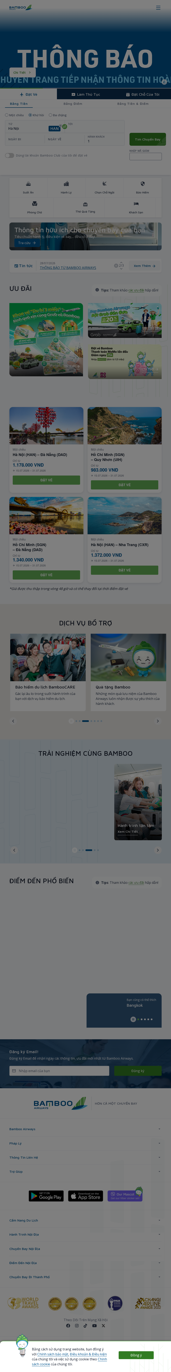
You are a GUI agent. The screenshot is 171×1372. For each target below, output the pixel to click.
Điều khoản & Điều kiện (88, 1354)
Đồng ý (136, 1355)
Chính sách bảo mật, (53, 1354)
